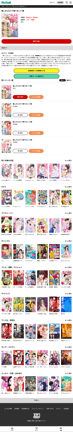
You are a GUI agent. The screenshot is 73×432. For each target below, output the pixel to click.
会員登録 (60, 2)
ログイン (52, 2)
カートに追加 (36, 97)
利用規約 (16, 408)
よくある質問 (8, 408)
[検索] (67, 2)
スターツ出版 (30, 20)
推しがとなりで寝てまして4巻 (22, 140)
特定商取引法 (25, 408)
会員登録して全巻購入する (36, 71)
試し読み (20, 115)
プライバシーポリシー (38, 408)
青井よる (29, 17)
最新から (69, 80)
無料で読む (36, 41)
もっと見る (68, 160)
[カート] (70, 2)
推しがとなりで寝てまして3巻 (22, 122)
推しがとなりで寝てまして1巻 (22, 86)
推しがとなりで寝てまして (19, 6)
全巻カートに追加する (36, 76)
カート (36, 430)
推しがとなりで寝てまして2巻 (22, 104)
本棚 (61, 430)
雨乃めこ (36, 17)
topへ (36, 400)
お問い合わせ (50, 408)
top (2, 6)
